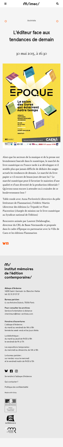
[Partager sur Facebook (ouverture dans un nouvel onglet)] (7, 244)
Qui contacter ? (11, 382)
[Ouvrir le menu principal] (5, 3)
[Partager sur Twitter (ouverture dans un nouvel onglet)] (4, 244)
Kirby (15, 392)
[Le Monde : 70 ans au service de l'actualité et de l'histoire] (57, 21)
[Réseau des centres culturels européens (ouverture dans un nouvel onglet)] (31, 430)
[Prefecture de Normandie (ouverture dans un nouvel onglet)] (31, 405)
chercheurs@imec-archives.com (19, 314)
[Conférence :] (6, 21)
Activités (31, 20)
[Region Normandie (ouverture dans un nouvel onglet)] (31, 419)
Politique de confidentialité (16, 387)
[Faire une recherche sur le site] (57, 3)
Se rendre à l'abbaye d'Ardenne (18, 376)
